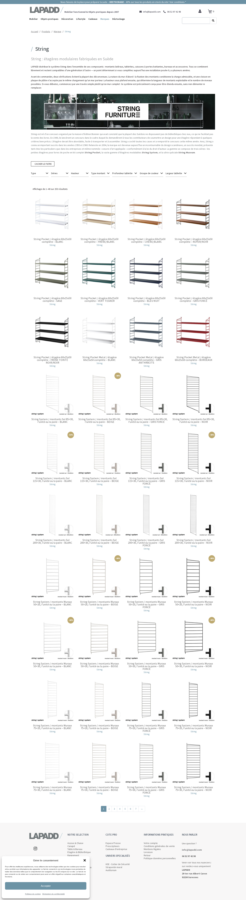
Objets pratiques (49, 18)
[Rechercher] (213, 20)
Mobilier (33, 18)
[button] (84, 860)
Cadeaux (92, 18)
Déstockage (118, 18)
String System (150, 152)
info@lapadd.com (192, 849)
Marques (104, 18)
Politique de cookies (33, 894)
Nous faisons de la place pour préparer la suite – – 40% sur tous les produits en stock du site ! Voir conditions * (123, 2)
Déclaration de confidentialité (53, 894)
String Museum (186, 152)
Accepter (46, 885)
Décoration (67, 18)
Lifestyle (80, 18)
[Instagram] (35, 848)
